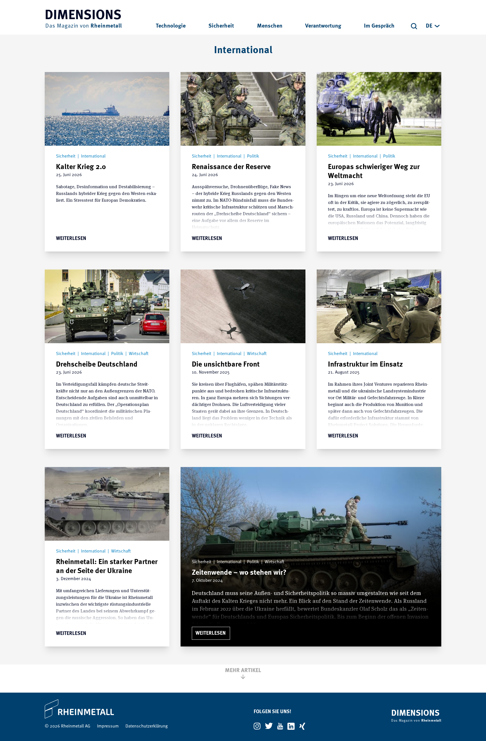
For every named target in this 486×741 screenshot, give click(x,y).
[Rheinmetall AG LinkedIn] (290, 726)
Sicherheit (221, 26)
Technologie (171, 26)
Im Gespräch (379, 26)
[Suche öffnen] (414, 26)
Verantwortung (323, 26)
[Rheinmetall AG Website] (106, 708)
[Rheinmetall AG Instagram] (257, 726)
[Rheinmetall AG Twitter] (269, 726)
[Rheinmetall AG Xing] (302, 726)
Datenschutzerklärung (146, 726)
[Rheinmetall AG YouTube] (280, 726)
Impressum (108, 726)
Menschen (269, 26)
